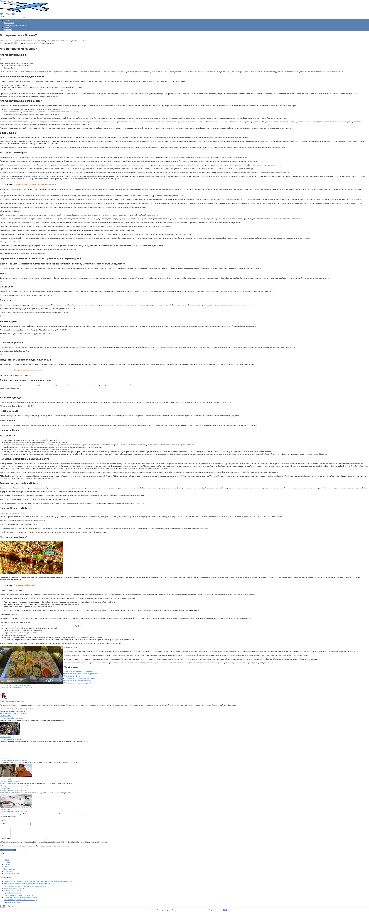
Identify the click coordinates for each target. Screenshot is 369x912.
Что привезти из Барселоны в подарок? (18, 687)
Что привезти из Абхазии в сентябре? (17, 685)
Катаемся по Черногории (13, 890)
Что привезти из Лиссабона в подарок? (14, 748)
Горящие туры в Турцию (12, 879)
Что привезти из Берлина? (9, 769)
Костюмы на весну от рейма (14, 876)
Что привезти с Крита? (72, 676)
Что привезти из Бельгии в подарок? (13, 779)
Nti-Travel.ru (7, 14)
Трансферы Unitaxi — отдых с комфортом (18, 883)
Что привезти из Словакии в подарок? (78, 681)
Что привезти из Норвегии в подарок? (14, 800)
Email (2, 812)
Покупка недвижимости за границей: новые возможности (25, 874)
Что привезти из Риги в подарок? (12, 739)
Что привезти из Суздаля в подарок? (77, 683)
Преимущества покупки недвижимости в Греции (21, 886)
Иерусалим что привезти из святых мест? (79, 671)
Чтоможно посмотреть (12, 862)
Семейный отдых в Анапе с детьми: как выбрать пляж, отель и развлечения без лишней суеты (38, 869)
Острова (7, 853)
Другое (6, 848)
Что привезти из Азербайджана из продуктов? (81, 674)
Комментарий (5, 826)
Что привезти (30, 43)
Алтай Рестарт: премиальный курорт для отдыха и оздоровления (27, 872)
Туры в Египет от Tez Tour (13, 881)
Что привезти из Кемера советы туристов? (79, 678)
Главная (7, 20)
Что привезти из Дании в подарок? (12, 718)
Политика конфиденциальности (15, 25)
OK (225, 910)
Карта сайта (8, 30)
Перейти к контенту (7, 1)
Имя (2, 808)
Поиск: (2, 17)
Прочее (6, 855)
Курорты (7, 850)
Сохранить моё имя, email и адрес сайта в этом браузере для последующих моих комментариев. (37, 834)
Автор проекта (9, 23)
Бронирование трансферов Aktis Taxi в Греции (20, 888)
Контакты (7, 27)
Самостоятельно (10, 857)
